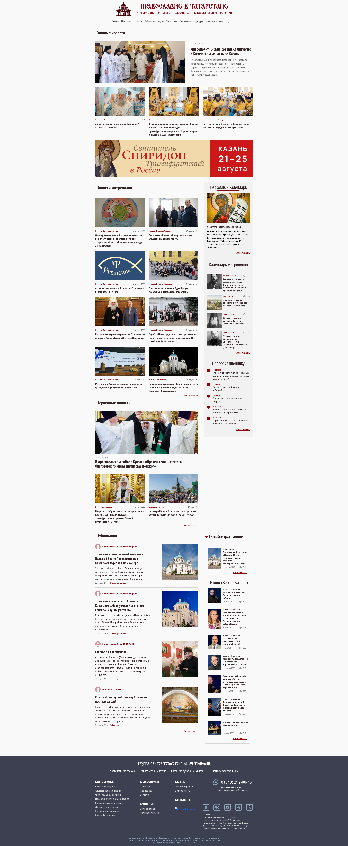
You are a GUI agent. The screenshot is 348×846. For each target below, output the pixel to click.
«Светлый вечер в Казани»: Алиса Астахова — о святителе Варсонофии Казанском (235, 660)
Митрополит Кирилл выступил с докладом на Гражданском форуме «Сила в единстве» (118, 385)
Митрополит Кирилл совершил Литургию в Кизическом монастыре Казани (220, 51)
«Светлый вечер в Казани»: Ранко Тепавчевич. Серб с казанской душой (232, 640)
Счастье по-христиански (110, 652)
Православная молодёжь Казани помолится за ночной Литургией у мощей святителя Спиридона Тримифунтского (173, 387)
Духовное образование (107, 807)
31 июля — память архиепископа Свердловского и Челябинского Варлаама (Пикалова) (235, 342)
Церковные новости (103, 507)
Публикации (150, 21)
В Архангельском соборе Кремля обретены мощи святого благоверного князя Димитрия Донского (138, 463)
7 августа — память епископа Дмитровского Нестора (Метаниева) (235, 303)
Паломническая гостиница (224, 771)
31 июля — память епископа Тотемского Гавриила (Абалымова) (234, 321)
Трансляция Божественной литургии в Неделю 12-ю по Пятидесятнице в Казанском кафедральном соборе (119, 558)
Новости (138, 21)
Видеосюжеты (182, 790)
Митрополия (171, 21)
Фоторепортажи (184, 786)
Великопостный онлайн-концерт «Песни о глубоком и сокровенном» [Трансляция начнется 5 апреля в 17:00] (235, 682)
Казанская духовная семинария (188, 771)
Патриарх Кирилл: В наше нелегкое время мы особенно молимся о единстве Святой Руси (172, 512)
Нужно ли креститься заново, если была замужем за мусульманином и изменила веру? (231, 376)
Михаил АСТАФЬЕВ (111, 689)
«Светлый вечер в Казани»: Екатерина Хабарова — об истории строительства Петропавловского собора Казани (234, 616)
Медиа (161, 21)
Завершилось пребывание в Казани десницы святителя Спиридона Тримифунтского (226, 125)
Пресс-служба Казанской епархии (119, 546)
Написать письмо (149, 813)
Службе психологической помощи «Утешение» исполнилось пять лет (119, 290)
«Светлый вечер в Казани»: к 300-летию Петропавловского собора (234, 593)
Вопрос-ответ (147, 808)
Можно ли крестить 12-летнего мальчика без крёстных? (229, 411)
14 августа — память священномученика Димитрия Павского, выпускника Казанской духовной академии (234, 285)
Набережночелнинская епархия (112, 799)
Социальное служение (107, 811)
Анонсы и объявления (104, 120)
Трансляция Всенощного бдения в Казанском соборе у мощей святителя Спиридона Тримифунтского (119, 605)
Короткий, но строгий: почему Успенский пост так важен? (121, 699)
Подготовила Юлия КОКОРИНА (118, 644)
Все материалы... (191, 394)
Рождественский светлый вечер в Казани (235, 723)
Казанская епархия (105, 786)
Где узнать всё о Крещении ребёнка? (226, 388)
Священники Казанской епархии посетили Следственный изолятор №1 (170, 237)
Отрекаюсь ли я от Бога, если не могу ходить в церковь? (229, 422)
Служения (145, 786)
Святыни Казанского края (109, 803)
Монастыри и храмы (214, 21)
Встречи (144, 794)
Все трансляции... (240, 572)
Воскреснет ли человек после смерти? (228, 400)
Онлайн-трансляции (118, 583)
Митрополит (126, 21)
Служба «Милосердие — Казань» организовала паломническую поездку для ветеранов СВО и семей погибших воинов (173, 338)
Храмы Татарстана (105, 815)
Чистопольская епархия (122, 771)
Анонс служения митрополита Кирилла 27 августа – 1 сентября (117, 125)
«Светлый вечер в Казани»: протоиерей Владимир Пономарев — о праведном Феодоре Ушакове (235, 705)
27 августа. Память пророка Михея (224, 227)
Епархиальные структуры (191, 21)
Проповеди (146, 790)
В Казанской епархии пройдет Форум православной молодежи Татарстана (168, 290)
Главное (115, 21)
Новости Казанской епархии (160, 120)
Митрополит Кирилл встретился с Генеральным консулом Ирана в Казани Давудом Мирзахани (120, 336)
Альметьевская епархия (153, 771)
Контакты (182, 800)
